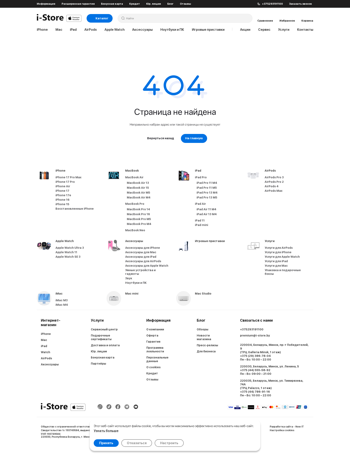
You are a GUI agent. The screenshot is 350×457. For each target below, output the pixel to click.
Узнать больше (106, 431)
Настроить (169, 443)
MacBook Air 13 (138, 182)
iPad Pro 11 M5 (207, 187)
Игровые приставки (208, 30)
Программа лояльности (155, 349)
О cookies (153, 367)
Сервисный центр (104, 329)
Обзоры (202, 329)
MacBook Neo (135, 230)
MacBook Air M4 (138, 197)
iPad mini (201, 225)
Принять (106, 443)
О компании (155, 329)
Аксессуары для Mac (140, 252)
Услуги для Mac (276, 265)
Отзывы (185, 3)
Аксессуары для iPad (140, 256)
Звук (128, 278)
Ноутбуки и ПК (172, 30)
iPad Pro (201, 177)
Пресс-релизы (207, 345)
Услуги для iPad (276, 261)
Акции (245, 30)
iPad (73, 30)
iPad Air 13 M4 (207, 214)
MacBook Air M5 (138, 192)
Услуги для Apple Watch (282, 256)
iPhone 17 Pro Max (68, 177)
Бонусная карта (112, 3)
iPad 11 (200, 220)
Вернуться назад (160, 138)
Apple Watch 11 (66, 252)
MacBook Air (134, 177)
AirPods (90, 30)
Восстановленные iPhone (74, 208)
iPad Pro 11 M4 (207, 182)
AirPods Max (274, 190)
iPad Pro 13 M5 (207, 197)
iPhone (42, 30)
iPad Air (200, 203)
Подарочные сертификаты (101, 337)
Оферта (152, 335)
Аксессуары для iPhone (142, 247)
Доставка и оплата (105, 345)
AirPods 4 (271, 186)
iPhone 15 (62, 204)
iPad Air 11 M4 (206, 209)
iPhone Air (62, 186)
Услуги (283, 30)
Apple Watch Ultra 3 (69, 247)
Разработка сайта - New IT (287, 426)
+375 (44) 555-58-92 (255, 370)
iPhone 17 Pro (65, 181)
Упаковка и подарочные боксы (283, 272)
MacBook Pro (134, 203)
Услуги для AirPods (279, 247)
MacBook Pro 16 (138, 214)
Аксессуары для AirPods (143, 261)
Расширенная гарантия (78, 3)
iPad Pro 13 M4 (207, 192)
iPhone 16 (62, 199)
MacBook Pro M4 (139, 224)
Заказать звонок (300, 3)
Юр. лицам (153, 3)
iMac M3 (61, 300)
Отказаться (137, 443)
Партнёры (98, 363)
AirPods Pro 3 (274, 177)
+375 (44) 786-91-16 (255, 391)
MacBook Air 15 (138, 187)
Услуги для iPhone (278, 252)
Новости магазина (204, 337)
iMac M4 (61, 304)
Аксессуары (142, 30)
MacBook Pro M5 (139, 219)
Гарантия (153, 341)
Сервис (264, 30)
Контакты (305, 30)
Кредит (134, 3)
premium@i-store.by (255, 335)
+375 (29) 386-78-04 (255, 355)
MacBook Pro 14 (138, 209)
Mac (58, 30)
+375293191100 (251, 329)
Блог (170, 3)
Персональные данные (157, 359)
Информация (46, 3)
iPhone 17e (63, 195)
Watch (45, 352)
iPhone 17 (62, 190)
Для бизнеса (206, 351)
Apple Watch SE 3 (67, 256)
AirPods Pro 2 (274, 181)
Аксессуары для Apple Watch (146, 265)
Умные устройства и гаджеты (140, 272)
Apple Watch (114, 30)
